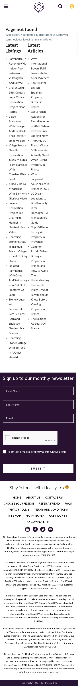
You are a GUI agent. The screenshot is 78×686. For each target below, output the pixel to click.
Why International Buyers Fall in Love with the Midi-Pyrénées (40, 68)
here (52, 570)
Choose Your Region (19, 503)
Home (17, 497)
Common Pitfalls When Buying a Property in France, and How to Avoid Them (39, 261)
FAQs (68, 503)
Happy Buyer (35, 515)
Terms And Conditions (51, 509)
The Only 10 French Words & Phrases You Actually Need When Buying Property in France (40, 155)
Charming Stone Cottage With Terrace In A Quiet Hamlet (18, 347)
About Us (33, 497)
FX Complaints (38, 521)
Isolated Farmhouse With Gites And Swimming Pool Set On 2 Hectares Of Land (18, 280)
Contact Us (54, 497)
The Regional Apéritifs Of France (39, 323)
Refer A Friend (49, 503)
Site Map (14, 515)
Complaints (58, 515)
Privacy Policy (18, 509)
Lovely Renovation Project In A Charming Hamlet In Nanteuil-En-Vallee (17, 217)
